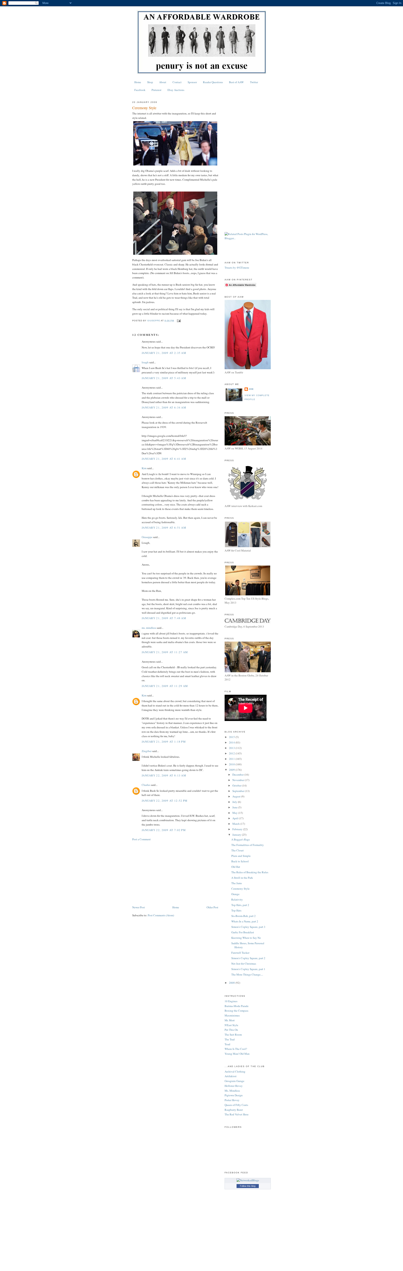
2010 (232, 764)
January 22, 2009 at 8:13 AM (164, 775)
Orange (235, 894)
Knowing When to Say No (246, 938)
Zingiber (147, 751)
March (236, 824)
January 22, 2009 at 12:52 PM (164, 800)
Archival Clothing (235, 1071)
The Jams (236, 883)
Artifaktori (231, 1076)
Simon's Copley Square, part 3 (248, 927)
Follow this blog (247, 1186)
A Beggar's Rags (240, 839)
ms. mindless (149, 628)
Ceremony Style (240, 888)
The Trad (230, 1039)
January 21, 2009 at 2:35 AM (164, 353)
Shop (150, 82)
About (162, 82)
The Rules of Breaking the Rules (249, 872)
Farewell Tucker (240, 953)
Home (137, 82)
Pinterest (156, 90)
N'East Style (231, 1025)
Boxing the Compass (236, 1010)
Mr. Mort (230, 1020)
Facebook (139, 90)
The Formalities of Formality (247, 845)
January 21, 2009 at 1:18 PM (164, 741)
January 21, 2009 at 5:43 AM (164, 378)
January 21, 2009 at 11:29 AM (165, 686)
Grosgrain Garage (234, 1081)
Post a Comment (141, 839)
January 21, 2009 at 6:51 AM (164, 527)
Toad (227, 1044)
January (237, 834)
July (235, 802)
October (237, 785)
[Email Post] (178, 320)
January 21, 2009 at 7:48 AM (164, 618)
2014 (232, 742)
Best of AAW (236, 82)
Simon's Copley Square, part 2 (248, 958)
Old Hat (235, 867)
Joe (251, 389)
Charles (146, 785)
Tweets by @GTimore (237, 267)
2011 (232, 759)
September (238, 791)
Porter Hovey (232, 1100)
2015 (232, 737)
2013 (232, 748)
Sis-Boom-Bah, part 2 (243, 916)
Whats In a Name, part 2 (244, 921)
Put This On (231, 1030)
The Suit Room (233, 1034)
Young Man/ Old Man (237, 1054)
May (235, 813)
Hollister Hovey (234, 1086)
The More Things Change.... (247, 974)
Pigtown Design (234, 1095)
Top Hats (236, 910)
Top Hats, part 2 (240, 905)
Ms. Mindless (232, 1090)
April (235, 818)
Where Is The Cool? (236, 1049)
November (238, 780)
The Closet (237, 850)
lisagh (145, 362)
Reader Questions (213, 82)
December (238, 774)
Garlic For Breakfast (242, 932)
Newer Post (138, 907)
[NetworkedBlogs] (248, 1180)
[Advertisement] (175, 873)
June (235, 807)
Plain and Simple (241, 856)
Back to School (240, 861)
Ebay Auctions (175, 90)
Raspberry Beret (234, 1110)
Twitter (254, 82)
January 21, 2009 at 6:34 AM (164, 407)
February (237, 829)
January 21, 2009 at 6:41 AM (164, 459)
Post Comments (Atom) (161, 915)
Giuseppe (147, 537)
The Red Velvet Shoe (237, 1114)
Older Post (212, 907)
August (236, 796)
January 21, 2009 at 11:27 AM (165, 652)
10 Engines (231, 1001)
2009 (232, 770)
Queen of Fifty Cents (236, 1105)
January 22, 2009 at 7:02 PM (164, 830)
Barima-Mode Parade (237, 1006)
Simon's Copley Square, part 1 (248, 969)
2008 (232, 983)
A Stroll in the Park (242, 878)
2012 (232, 753)
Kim (144, 468)
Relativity (237, 899)
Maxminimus (232, 1015)
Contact (177, 82)
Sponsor (192, 82)
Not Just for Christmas (243, 963)
